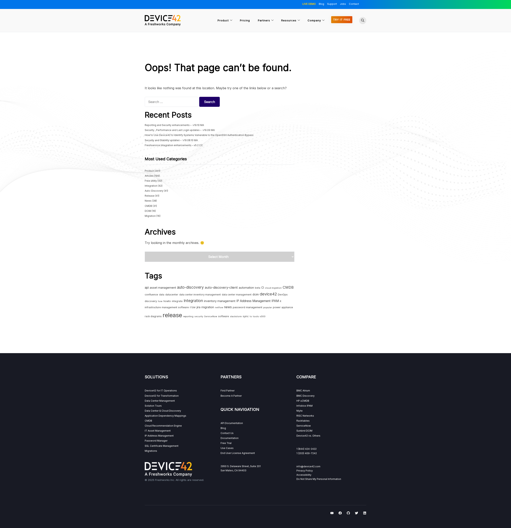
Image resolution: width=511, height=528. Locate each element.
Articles (149, 175)
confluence (151, 294)
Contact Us (227, 433)
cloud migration (273, 288)
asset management (163, 287)
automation (246, 287)
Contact (354, 3)
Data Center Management (160, 400)
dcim (256, 294)
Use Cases (227, 448)
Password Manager (156, 440)
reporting (188, 316)
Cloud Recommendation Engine (163, 425)
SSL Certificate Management (161, 445)
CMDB (148, 205)
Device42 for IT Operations (161, 390)
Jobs (343, 3)
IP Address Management (253, 301)
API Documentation (232, 423)
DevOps (283, 294)
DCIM (148, 210)
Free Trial (226, 443)
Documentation (230, 438)
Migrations (151, 450)
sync (246, 316)
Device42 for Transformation (162, 395)
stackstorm (236, 316)
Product (223, 20)
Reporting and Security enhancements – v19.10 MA (174, 125)
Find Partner (228, 390)
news (228, 307)
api (147, 287)
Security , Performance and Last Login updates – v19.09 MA (180, 130)
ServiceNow (210, 316)
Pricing (245, 20)
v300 (262, 316)
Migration (150, 215)
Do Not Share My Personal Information (318, 478)
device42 (268, 294)
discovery (151, 301)
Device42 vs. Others (308, 435)
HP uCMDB (302, 400)
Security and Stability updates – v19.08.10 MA (171, 140)
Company (314, 20)
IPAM (275, 301)
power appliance (283, 307)
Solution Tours (153, 405)
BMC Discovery (305, 395)
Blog (321, 3)
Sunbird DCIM (304, 430)
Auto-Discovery (154, 190)
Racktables (303, 420)
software (223, 316)
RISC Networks (305, 415)
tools (256, 316)
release (172, 315)
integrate (177, 301)
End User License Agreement (238, 453)
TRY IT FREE (341, 19)
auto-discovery (190, 287)
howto (167, 301)
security (198, 316)
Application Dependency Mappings (165, 415)
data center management (237, 294)
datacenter (171, 294)
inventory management (219, 301)
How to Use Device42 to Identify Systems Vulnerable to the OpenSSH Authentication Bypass (199, 135)
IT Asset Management (158, 430)
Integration (151, 185)
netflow (219, 307)
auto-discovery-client (221, 287)
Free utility (151, 180)
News (148, 200)
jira (198, 307)
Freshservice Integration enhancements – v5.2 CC (174, 145)
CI (262, 287)
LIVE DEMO (309, 3)
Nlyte (299, 410)
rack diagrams (153, 316)
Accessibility (303, 474)
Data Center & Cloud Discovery (163, 410)
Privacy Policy (304, 470)
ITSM (192, 307)
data (161, 294)
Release (149, 195)
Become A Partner (231, 395)
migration (207, 307)
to (251, 316)
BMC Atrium (303, 390)
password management (247, 307)
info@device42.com (308, 466)
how (160, 301)
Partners (264, 20)
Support (332, 3)
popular (267, 307)
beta (257, 287)
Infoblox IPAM (304, 405)
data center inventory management (200, 294)
